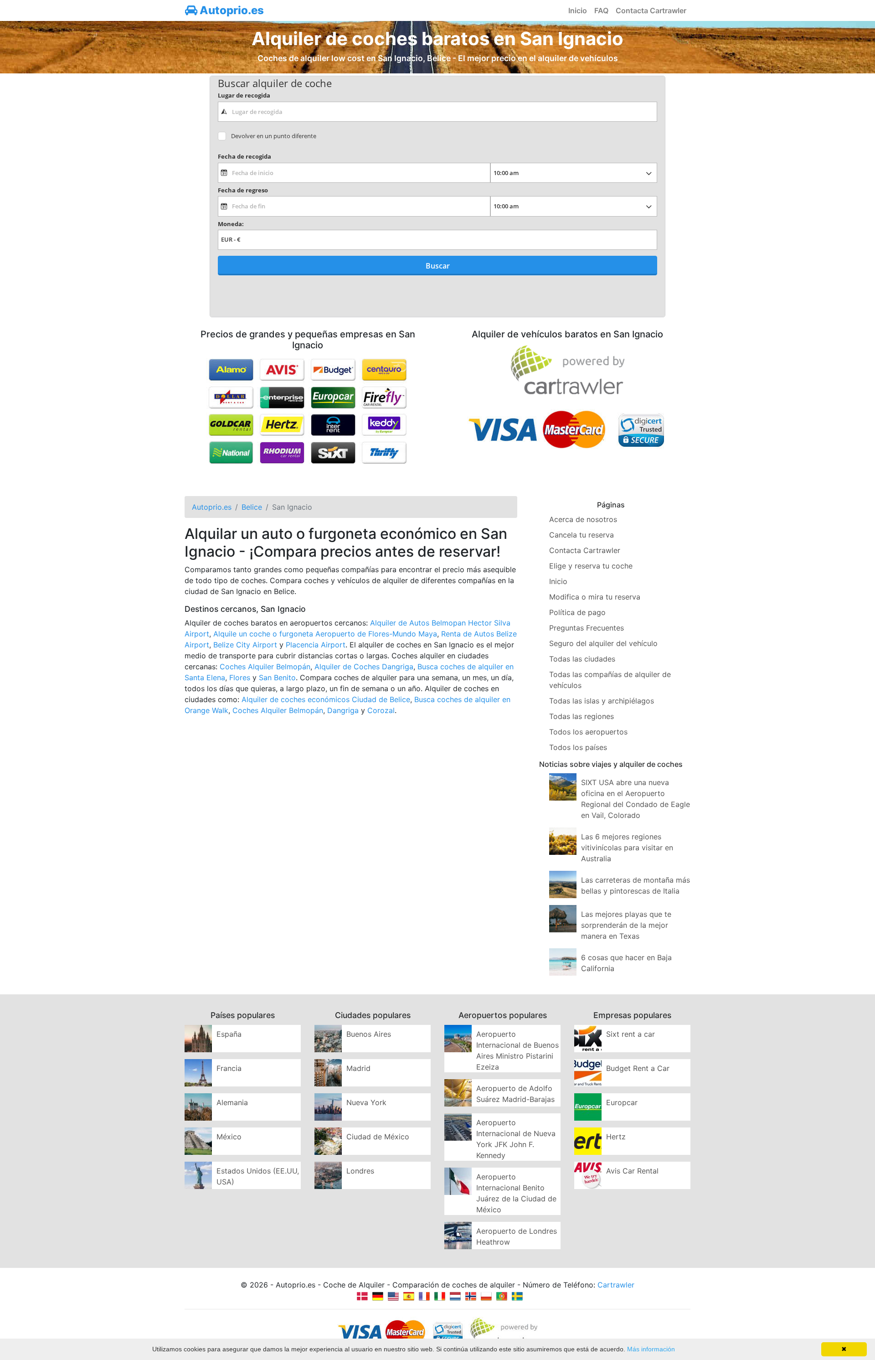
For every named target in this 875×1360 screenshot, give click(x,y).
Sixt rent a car (630, 1034)
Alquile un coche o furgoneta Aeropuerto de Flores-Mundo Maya (325, 633)
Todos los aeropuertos (588, 731)
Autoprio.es (230, 10)
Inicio (577, 10)
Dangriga (343, 710)
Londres (360, 1170)
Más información (651, 1349)
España (229, 1034)
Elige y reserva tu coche (591, 565)
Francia (229, 1068)
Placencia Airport (315, 644)
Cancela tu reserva (581, 534)
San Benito (277, 677)
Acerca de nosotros (583, 519)
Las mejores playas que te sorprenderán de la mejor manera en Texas (626, 925)
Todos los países (578, 747)
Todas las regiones (581, 716)
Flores (239, 677)
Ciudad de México (377, 1136)
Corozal (381, 710)
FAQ (601, 10)
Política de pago (577, 612)
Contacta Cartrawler (651, 10)
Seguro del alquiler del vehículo (603, 643)
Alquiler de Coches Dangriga (363, 666)
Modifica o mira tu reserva (594, 596)
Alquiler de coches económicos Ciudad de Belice (326, 699)
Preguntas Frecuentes (586, 627)
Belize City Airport (245, 644)
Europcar (622, 1102)
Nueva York (366, 1102)
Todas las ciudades (582, 658)
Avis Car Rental (632, 1170)
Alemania (232, 1102)
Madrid (358, 1068)
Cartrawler (615, 1284)
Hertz (616, 1136)
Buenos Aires (368, 1034)
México (229, 1136)
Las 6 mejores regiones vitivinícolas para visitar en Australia (627, 847)
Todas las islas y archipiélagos (601, 700)
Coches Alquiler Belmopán (265, 666)
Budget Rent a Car (637, 1068)
